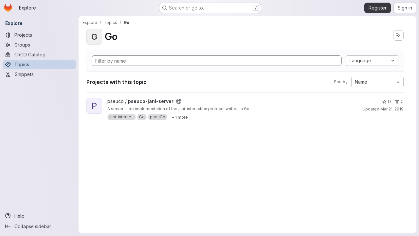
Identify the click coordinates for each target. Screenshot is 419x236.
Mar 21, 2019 (392, 109)
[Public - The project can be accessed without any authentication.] (178, 101)
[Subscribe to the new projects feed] (398, 35)
